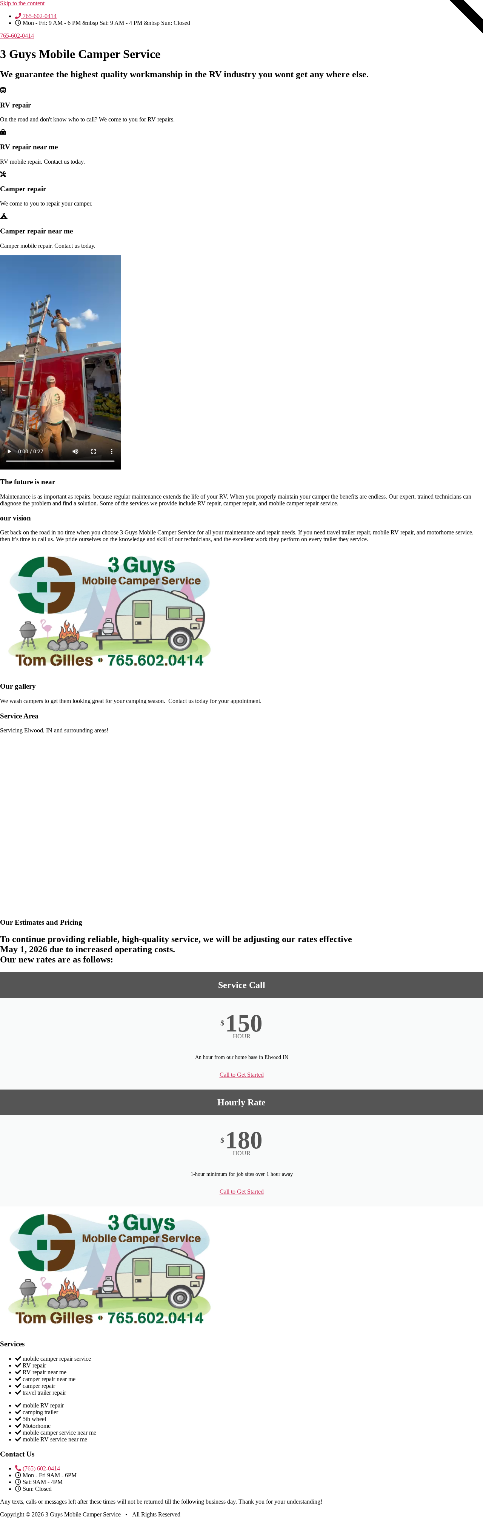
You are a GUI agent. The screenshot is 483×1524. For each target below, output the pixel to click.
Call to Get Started (242, 1074)
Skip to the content (22, 3)
